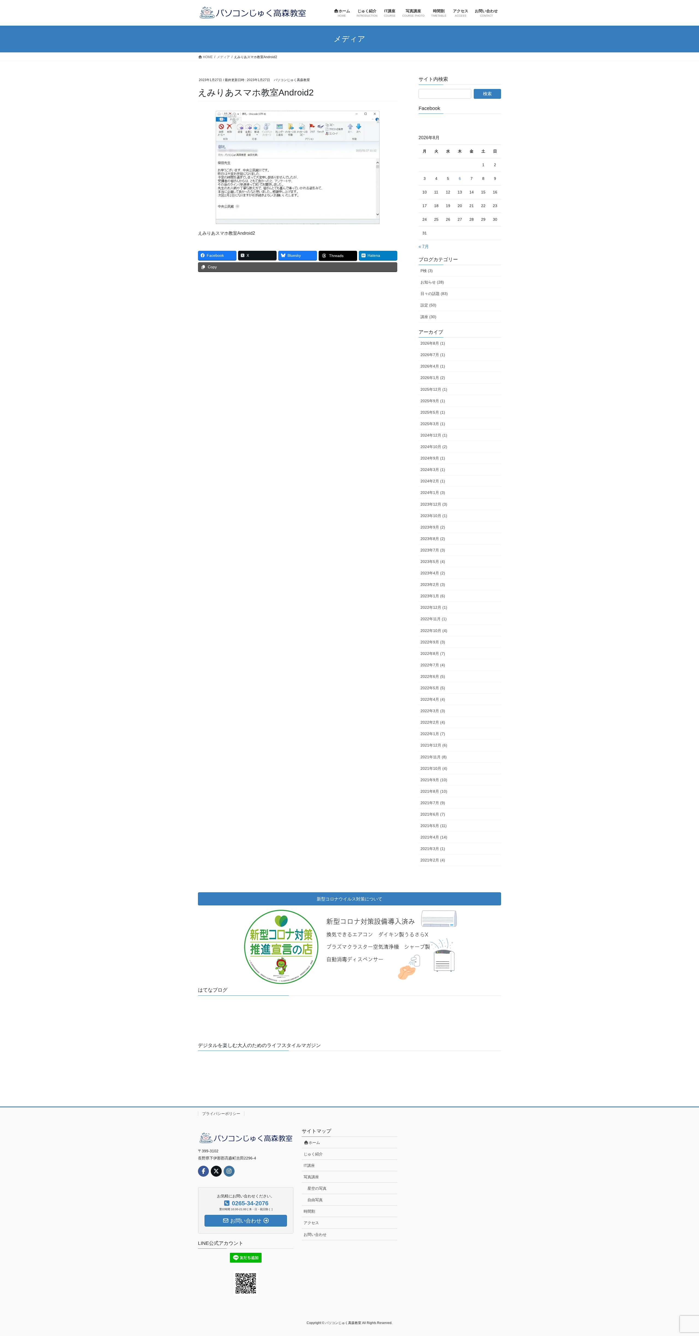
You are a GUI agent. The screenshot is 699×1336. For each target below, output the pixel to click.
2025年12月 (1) (433, 389)
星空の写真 (317, 1188)
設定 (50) (428, 305)
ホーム (314, 1142)
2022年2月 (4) (432, 722)
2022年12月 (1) (433, 607)
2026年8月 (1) (432, 343)
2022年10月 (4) (433, 630)
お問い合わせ (315, 1234)
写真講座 (311, 1177)
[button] (216, 1008)
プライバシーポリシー (221, 1113)
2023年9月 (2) (432, 527)
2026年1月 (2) (432, 377)
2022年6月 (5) (432, 676)
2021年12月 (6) (433, 745)
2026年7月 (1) (432, 355)
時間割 (309, 1211)
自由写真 (315, 1200)
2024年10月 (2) (433, 447)
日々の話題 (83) (434, 293)
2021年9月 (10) (433, 780)
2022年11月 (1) (433, 619)
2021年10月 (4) (433, 768)
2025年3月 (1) (432, 424)
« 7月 (424, 246)
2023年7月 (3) (432, 550)
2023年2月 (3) (432, 584)
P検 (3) (426, 271)
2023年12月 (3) (433, 504)
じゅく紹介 (313, 1154)
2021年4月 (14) (433, 837)
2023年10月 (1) (433, 516)
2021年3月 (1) (432, 848)
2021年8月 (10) (433, 791)
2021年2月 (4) (432, 860)
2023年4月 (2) (432, 573)
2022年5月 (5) (432, 688)
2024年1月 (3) (432, 492)
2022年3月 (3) (432, 711)
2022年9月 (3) (432, 642)
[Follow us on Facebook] (203, 1171)
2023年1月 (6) (432, 596)
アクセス (311, 1223)
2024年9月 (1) (432, 458)
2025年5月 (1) (432, 412)
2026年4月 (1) (432, 366)
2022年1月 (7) (432, 734)
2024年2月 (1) (432, 481)
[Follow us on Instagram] (229, 1171)
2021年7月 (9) (432, 803)
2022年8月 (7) (432, 653)
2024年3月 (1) (432, 469)
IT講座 (309, 1165)
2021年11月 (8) (433, 757)
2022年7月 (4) (432, 665)
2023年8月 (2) (432, 538)
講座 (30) (428, 317)
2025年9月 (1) (432, 401)
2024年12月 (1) (433, 435)
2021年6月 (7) (432, 814)
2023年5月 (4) (432, 561)
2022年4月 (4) (432, 699)
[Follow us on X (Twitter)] (216, 1171)
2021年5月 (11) (433, 826)
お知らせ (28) (432, 282)
